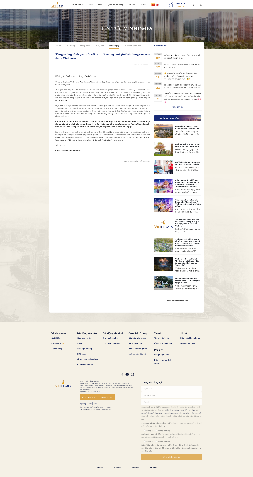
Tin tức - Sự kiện (161, 338)
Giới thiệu (55, 338)
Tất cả (58, 45)
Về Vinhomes (78, 5)
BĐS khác (81, 354)
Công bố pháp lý (161, 355)
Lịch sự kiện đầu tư (137, 354)
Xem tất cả (177, 107)
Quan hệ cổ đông (115, 5)
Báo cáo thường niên (137, 349)
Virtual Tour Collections (87, 359)
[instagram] (132, 375)
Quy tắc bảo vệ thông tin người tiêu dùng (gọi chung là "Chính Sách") (171, 413)
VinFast (99, 467)
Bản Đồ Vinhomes (85, 364)
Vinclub (117, 467)
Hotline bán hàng (188, 343)
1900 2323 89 (106, 397)
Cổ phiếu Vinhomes (137, 338)
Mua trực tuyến (84, 338)
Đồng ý (149, 431)
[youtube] (127, 375)
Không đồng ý (163, 431)
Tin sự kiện (99, 45)
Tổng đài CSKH (88, 397)
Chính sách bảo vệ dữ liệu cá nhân (181, 410)
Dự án (79, 343)
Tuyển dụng (56, 349)
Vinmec (135, 467)
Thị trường (70, 45)
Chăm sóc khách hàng (190, 338)
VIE (90, 404)
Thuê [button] (100, 5)
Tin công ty (114, 45)
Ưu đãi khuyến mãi (132, 45)
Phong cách (84, 45)
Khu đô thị (56, 343)
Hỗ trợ (142, 5)
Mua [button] (91, 5)
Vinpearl (153, 467)
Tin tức (131, 5)
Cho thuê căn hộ (110, 338)
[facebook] (122, 375)
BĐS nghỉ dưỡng (84, 349)
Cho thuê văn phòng (112, 343)
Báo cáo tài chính (136, 343)
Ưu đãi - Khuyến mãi (163, 343)
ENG (95, 404)
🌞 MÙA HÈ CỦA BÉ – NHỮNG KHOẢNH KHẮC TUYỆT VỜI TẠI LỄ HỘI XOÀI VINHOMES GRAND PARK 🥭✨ (181, 76)
